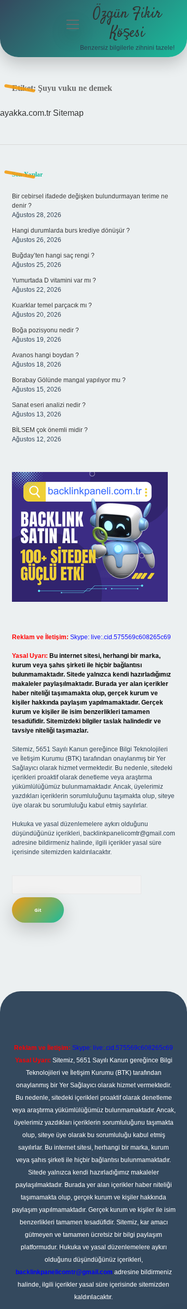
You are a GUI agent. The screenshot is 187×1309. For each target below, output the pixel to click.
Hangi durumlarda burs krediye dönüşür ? (71, 230)
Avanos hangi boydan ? (45, 355)
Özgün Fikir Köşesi (127, 24)
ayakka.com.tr (25, 113)
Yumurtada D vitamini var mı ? (54, 280)
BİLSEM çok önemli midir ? (50, 430)
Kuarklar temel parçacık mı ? (52, 305)
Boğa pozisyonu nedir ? (45, 330)
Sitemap (68, 113)
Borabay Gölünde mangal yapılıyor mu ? (69, 380)
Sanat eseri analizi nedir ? (49, 405)
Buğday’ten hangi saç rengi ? (53, 255)
